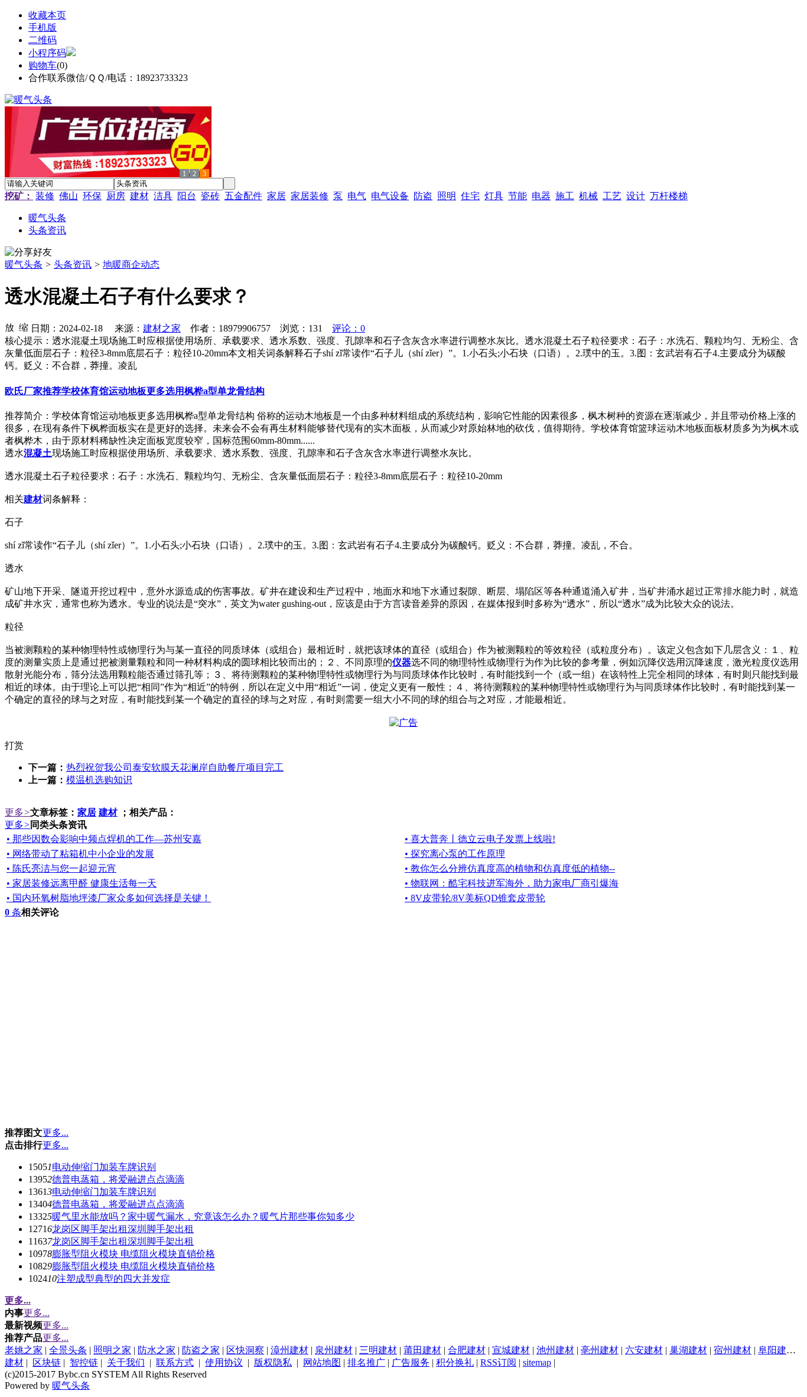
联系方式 (175, 1362)
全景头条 (68, 1350)
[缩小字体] (23, 327)
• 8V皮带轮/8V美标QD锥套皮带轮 (475, 898)
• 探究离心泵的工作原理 (455, 854)
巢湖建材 (688, 1350)
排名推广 (366, 1362)
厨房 (115, 196)
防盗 (423, 196)
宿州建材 (732, 1350)
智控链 (84, 1362)
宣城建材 (511, 1350)
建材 (139, 196)
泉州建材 (334, 1350)
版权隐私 (273, 1362)
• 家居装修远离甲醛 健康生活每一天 (81, 883)
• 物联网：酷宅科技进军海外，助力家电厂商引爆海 (512, 883)
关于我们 (126, 1362)
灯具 (493, 196)
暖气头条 (24, 264)
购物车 (42, 65)
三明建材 (378, 1350)
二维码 (42, 40)
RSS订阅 (498, 1362)
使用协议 (224, 1362)
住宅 (470, 196)
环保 (92, 196)
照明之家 (112, 1350)
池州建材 (555, 1350)
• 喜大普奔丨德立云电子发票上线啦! (480, 839)
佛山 (68, 196)
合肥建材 (467, 1350)
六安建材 (644, 1350)
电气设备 (390, 196)
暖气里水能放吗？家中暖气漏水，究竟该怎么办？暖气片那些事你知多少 (203, 1216)
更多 (17, 812)
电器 (541, 196)
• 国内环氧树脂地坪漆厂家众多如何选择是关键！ (108, 898)
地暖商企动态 (131, 264)
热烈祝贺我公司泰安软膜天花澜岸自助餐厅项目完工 (175, 767)
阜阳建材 (777, 1350)
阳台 (186, 196)
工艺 (612, 196)
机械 (588, 196)
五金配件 (243, 196)
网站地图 (322, 1362)
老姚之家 (24, 1350)
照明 (446, 196)
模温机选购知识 (99, 780)
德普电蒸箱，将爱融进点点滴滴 (118, 1179)
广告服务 (410, 1362)
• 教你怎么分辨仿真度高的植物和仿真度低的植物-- (510, 868)
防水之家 (156, 1350)
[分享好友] (28, 252)
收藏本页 (47, 15)
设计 (635, 196)
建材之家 (162, 328)
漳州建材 (289, 1350)
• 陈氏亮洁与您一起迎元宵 (61, 868)
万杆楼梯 (669, 196)
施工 (564, 196)
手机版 (42, 27)
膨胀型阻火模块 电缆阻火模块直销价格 (133, 1254)
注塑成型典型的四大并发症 (113, 1278)
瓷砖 (210, 196)
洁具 (163, 196)
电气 (356, 196)
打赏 (14, 745)
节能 (517, 196)
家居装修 (309, 196)
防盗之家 (201, 1350)
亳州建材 (600, 1350)
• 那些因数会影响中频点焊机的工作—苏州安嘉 (103, 839)
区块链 (46, 1362)
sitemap (537, 1362)
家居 (276, 196)
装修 (44, 196)
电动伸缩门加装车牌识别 (104, 1167)
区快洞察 (245, 1350)
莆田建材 (422, 1350)
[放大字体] (9, 327)
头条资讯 (73, 264)
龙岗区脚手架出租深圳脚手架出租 (123, 1229)
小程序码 (47, 53)
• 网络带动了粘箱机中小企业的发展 (80, 854)
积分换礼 (455, 1362)
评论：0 (348, 328)
